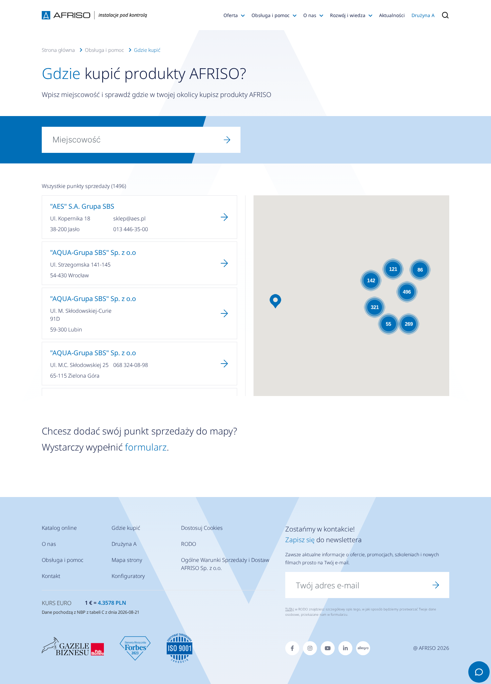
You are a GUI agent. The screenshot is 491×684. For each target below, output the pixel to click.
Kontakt (51, 576)
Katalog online (59, 527)
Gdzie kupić (147, 49)
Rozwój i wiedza (347, 15)
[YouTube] (328, 648)
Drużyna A (423, 15)
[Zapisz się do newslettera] (436, 585)
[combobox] (128, 140)
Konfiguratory (128, 576)
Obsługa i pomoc (271, 15)
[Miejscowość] (227, 140)
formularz (146, 447)
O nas (309, 15)
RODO (188, 544)
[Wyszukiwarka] (443, 15)
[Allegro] (363, 648)
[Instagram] (310, 648)
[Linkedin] (345, 648)
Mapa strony (127, 560)
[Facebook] (292, 648)
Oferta (230, 15)
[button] (275, 301)
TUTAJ (289, 609)
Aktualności (392, 15)
